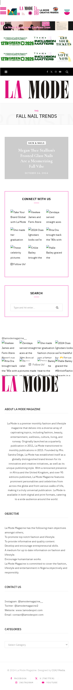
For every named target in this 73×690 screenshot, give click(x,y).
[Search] (67, 72)
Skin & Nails (36, 143)
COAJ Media (58, 670)
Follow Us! (19, 264)
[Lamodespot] (36, 90)
